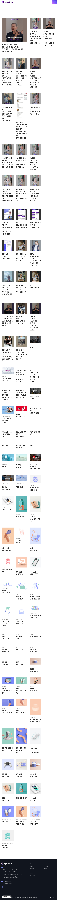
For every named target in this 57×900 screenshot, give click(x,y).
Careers (31, 873)
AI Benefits (34, 286)
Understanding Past (21, 750)
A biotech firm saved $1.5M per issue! (7, 395)
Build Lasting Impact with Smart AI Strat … (35, 164)
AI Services (4, 376)
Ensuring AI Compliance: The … (35, 110)
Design (3, 634)
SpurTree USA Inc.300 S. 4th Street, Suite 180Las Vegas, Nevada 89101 (10, 869)
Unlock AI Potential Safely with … (21, 257)
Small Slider (19, 573)
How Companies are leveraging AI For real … (35, 259)
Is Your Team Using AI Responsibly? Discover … (7, 196)
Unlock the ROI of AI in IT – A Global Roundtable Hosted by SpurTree (21, 130)
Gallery (20, 649)
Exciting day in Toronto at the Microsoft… (7, 291)
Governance (35, 433)
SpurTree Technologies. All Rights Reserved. (26, 897)
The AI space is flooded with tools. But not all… (34, 323)
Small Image (19, 637)
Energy (6, 445)
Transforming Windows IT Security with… (21, 376)
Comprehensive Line (7, 749)
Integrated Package (35, 720)
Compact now (20, 541)
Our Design (33, 549)
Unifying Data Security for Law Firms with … (35, 195)
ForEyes (20, 487)
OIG (31, 347)
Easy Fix (6, 509)
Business (32, 666)
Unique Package (6, 549)
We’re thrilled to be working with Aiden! (34, 376)
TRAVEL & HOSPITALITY (7, 434)
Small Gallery (34, 573)
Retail (33, 445)
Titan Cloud (19, 466)
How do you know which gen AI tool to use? (21, 354)
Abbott (6, 466)
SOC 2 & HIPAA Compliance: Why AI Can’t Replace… (35, 37)
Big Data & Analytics (34, 345)
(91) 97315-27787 (7, 883)
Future (3, 588)
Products (32, 485)
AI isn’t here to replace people (20, 320)
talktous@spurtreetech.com (10, 887)
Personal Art (7, 570)
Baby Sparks (6, 488)
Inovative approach (35, 597)
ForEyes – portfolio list (7, 420)
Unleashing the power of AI (35, 226)
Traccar (45, 868)
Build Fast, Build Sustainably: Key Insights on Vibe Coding (35, 79)
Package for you (20, 823)
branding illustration (21, 569)
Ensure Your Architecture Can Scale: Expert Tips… (21, 78)
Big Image (7, 822)
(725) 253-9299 (7, 881)
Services (32, 871)
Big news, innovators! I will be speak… (21, 394)
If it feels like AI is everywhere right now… (7, 321)
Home (31, 866)
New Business (21, 711)
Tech (7, 588)
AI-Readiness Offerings (21, 225)
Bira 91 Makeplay (21, 415)
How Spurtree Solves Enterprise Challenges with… (49, 39)
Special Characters (35, 519)
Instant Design (20, 622)
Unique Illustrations (7, 623)
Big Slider (35, 636)
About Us (32, 868)
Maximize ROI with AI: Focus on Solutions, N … (21, 195)
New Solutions (7, 711)
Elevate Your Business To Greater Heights (7, 228)
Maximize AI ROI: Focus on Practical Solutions (7, 162)
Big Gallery (6, 637)
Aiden (33, 399)
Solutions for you (35, 616)
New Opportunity (21, 690)
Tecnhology (33, 717)
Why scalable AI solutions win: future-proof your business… (12, 48)
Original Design (34, 489)
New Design (33, 689)
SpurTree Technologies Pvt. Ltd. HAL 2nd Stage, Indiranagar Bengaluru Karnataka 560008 (12, 876)
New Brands (34, 670)
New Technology (7, 690)
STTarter (46, 866)
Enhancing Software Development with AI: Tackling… (7, 114)
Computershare (7, 379)
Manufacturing (21, 446)
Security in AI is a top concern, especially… (7, 355)
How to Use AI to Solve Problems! (21, 288)
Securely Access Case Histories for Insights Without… (7, 78)
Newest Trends (20, 597)
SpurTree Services (6, 416)
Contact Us (32, 875)
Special (20, 517)
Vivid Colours (6, 591)
